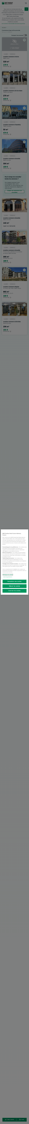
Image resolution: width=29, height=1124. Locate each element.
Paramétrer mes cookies (14, 581)
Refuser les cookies (14, 586)
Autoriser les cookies (14, 590)
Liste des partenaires (7, 576)
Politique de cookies (8, 574)
